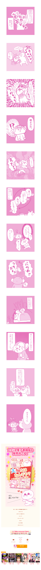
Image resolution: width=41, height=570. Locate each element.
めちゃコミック (20, 525)
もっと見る (37, 552)
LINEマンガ (20, 511)
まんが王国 (20, 522)
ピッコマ (20, 516)
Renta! (20, 520)
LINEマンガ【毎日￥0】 (20, 513)
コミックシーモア (20, 518)
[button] (20, 267)
